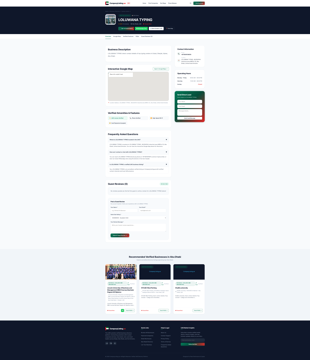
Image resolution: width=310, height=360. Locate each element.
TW (111, 343)
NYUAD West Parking (149, 288)
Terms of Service (166, 342)
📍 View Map (169, 28)
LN (107, 343)
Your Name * (114, 207)
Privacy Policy (165, 338)
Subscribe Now (193, 344)
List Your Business (146, 345)
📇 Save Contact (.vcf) (156, 28)
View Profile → (130, 310)
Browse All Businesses (147, 332)
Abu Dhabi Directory (147, 342)
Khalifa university (181, 288)
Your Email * (142, 207)
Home (144, 3)
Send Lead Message (189, 118)
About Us (163, 332)
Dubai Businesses (146, 338)
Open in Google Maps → (160, 69)
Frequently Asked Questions (166, 345)
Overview (108, 36)
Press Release (172, 3)
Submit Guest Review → (120, 235)
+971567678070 (186, 54)
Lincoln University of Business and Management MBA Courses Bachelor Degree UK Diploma (120, 290)
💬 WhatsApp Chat (141, 28)
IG (115, 343)
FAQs (137, 36)
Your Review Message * (117, 222)
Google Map (117, 36)
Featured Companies (147, 335)
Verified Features (128, 36)
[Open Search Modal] (190, 3)
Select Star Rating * (116, 214)
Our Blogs (163, 3)
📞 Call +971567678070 (126, 28)
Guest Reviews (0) (146, 36)
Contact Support (166, 335)
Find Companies (153, 3)
